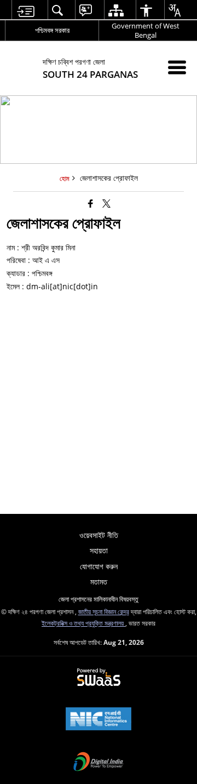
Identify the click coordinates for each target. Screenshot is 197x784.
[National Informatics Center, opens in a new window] (98, 720)
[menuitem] (25, 10)
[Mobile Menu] (177, 67)
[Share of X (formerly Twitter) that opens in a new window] (106, 203)
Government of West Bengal (145, 30)
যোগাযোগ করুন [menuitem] (99, 566)
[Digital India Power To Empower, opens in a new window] (98, 762)
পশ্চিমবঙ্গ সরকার (52, 30)
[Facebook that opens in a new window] (90, 203)
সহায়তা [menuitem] (99, 550)
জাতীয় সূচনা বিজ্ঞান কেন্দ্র (103, 611)
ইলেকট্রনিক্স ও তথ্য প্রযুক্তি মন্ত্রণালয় (83, 623)
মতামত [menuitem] (98, 581)
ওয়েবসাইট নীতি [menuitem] (98, 535)
